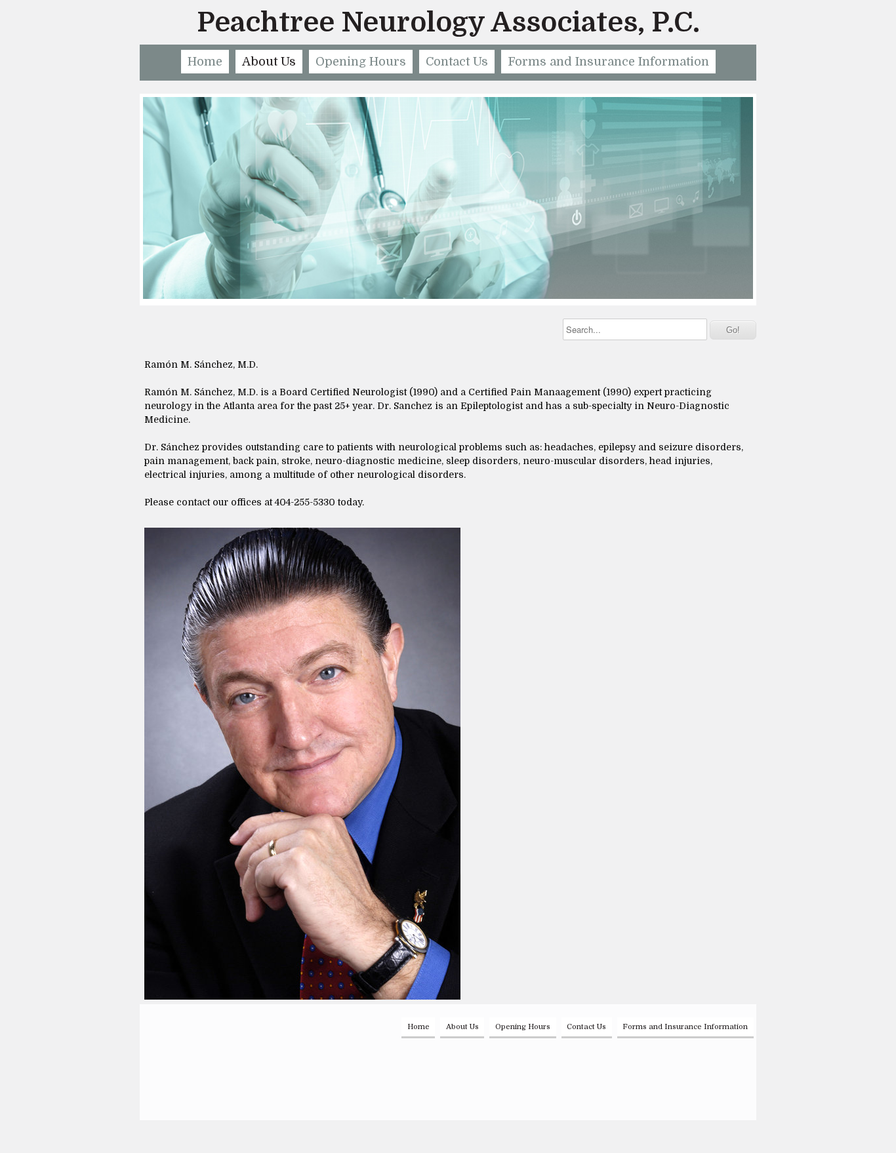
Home (205, 61)
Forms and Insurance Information (608, 61)
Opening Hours (361, 61)
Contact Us (457, 61)
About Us (269, 61)
